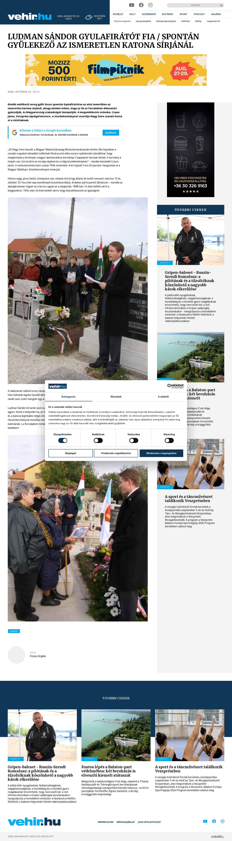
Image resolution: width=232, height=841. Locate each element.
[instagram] (150, 5)
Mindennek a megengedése (161, 453)
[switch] (98, 440)
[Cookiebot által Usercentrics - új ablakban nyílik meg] (170, 386)
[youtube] (131, 5)
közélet (14, 631)
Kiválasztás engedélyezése (116, 453)
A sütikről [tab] (163, 396)
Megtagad (70, 453)
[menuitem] (118, 14)
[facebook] (141, 5)
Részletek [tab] (116, 396)
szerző (33, 652)
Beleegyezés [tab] (69, 396)
